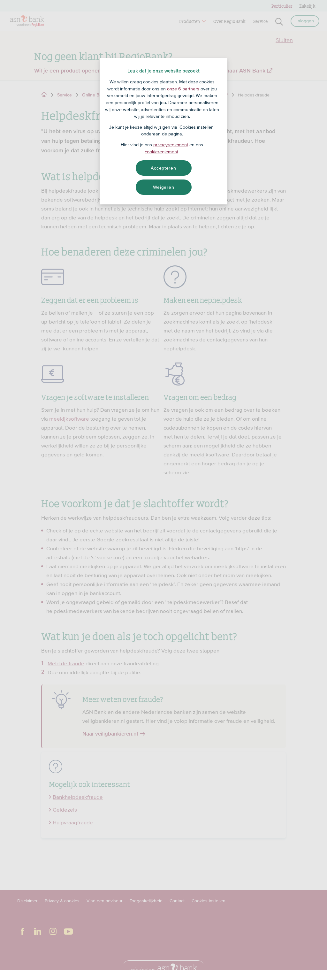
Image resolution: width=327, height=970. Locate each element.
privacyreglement (170, 144)
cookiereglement (161, 151)
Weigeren (163, 187)
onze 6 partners (183, 88)
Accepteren (163, 168)
